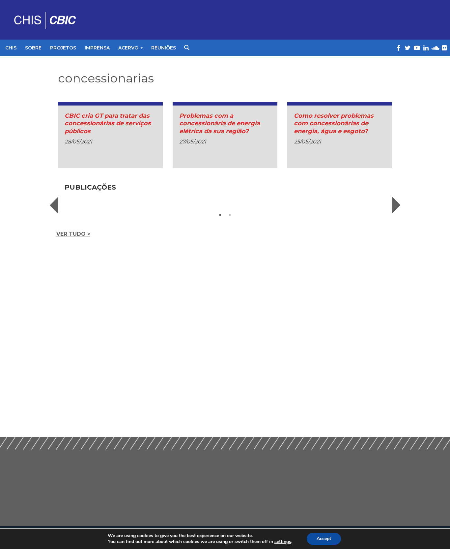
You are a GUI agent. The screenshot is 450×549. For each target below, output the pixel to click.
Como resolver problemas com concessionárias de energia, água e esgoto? (334, 123)
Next (396, 205)
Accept (324, 538)
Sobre (33, 48)
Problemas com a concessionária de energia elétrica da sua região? (219, 123)
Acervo (128, 48)
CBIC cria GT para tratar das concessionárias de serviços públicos (108, 123)
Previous (54, 205)
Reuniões (163, 48)
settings (282, 542)
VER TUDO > (73, 234)
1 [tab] (220, 215)
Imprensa (97, 48)
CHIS (10, 48)
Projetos (63, 48)
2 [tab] (230, 215)
